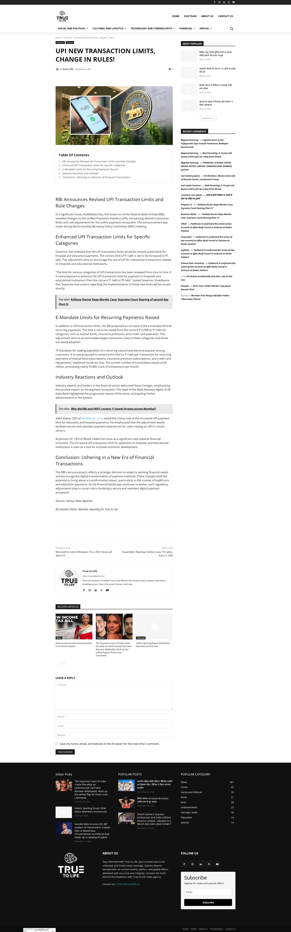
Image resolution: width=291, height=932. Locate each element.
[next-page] (63, 663)
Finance (70, 42)
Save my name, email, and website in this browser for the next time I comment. (110, 744)
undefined (41, 929)
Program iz (186, 204)
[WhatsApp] (102, 77)
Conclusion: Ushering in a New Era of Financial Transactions (96, 177)
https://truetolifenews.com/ (94, 576)
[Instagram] (219, 2)
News (59, 638)
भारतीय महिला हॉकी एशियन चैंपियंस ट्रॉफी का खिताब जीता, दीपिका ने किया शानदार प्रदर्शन (154, 784)
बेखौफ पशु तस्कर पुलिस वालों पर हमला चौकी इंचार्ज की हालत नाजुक (215, 54)
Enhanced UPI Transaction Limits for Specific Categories (93, 165)
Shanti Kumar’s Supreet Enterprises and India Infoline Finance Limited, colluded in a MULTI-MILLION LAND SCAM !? (154, 819)
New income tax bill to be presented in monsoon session (74, 645)
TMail (184, 223)
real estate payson (190, 175)
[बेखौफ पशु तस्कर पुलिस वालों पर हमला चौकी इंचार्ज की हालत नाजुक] (189, 56)
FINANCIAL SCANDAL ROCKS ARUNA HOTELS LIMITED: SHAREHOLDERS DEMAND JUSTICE (206, 166)
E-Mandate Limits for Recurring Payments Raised (90, 169)
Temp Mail (186, 236)
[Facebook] (215, 2)
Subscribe (208, 902)
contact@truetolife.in (128, 884)
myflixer (185, 250)
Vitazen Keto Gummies (192, 263)
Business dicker (189, 214)
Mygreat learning (189, 139)
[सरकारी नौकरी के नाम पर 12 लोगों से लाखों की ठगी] (189, 72)
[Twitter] (229, 2)
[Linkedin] (224, 2)
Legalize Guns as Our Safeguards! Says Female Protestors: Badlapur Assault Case (204, 143)
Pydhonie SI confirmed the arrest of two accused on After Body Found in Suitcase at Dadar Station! (206, 227)
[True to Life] (58, 69)
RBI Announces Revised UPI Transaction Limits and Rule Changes (99, 161)
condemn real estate (191, 194)
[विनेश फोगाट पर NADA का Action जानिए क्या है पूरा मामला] (126, 802)
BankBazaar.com (91, 418)
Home (58, 37)
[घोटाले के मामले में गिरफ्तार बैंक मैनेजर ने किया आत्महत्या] (189, 105)
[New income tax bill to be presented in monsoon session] (74, 626)
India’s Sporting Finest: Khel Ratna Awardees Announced (153, 645)
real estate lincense (191, 185)
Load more (207, 118)
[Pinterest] (94, 77)
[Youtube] (233, 2)
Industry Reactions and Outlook (80, 173)
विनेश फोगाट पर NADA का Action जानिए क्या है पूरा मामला (152, 800)
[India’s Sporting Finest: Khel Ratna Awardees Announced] (154, 626)
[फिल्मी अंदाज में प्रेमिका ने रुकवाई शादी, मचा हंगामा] (189, 89)
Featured (100, 638)
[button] (231, 28)
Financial (67, 37)
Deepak (185, 285)
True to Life (68, 69)
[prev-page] (58, 663)
